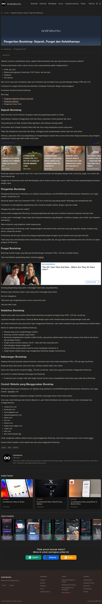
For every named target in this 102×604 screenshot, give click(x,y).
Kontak (85, 591)
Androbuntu (14, 3)
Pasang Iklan (87, 588)
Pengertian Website (11, 101)
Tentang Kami (87, 580)
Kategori (43, 576)
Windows (52, 3)
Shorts (92, 3)
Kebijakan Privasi (88, 583)
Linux (60, 3)
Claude (70, 557)
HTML (30, 370)
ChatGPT (35, 557)
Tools (83, 3)
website (41, 257)
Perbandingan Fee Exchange (68, 588)
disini (91, 438)
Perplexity (52, 557)
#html (9, 447)
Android (34, 3)
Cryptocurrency (72, 3)
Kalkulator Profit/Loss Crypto (68, 581)
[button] (51, 55)
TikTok (4, 585)
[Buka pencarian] (96, 3)
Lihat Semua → (67, 592)
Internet (43, 3)
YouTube (11, 585)
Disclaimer (86, 586)
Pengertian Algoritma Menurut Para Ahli (18, 99)
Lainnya (86, 576)
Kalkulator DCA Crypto (69, 585)
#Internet (15, 447)
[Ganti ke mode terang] (100, 3)
